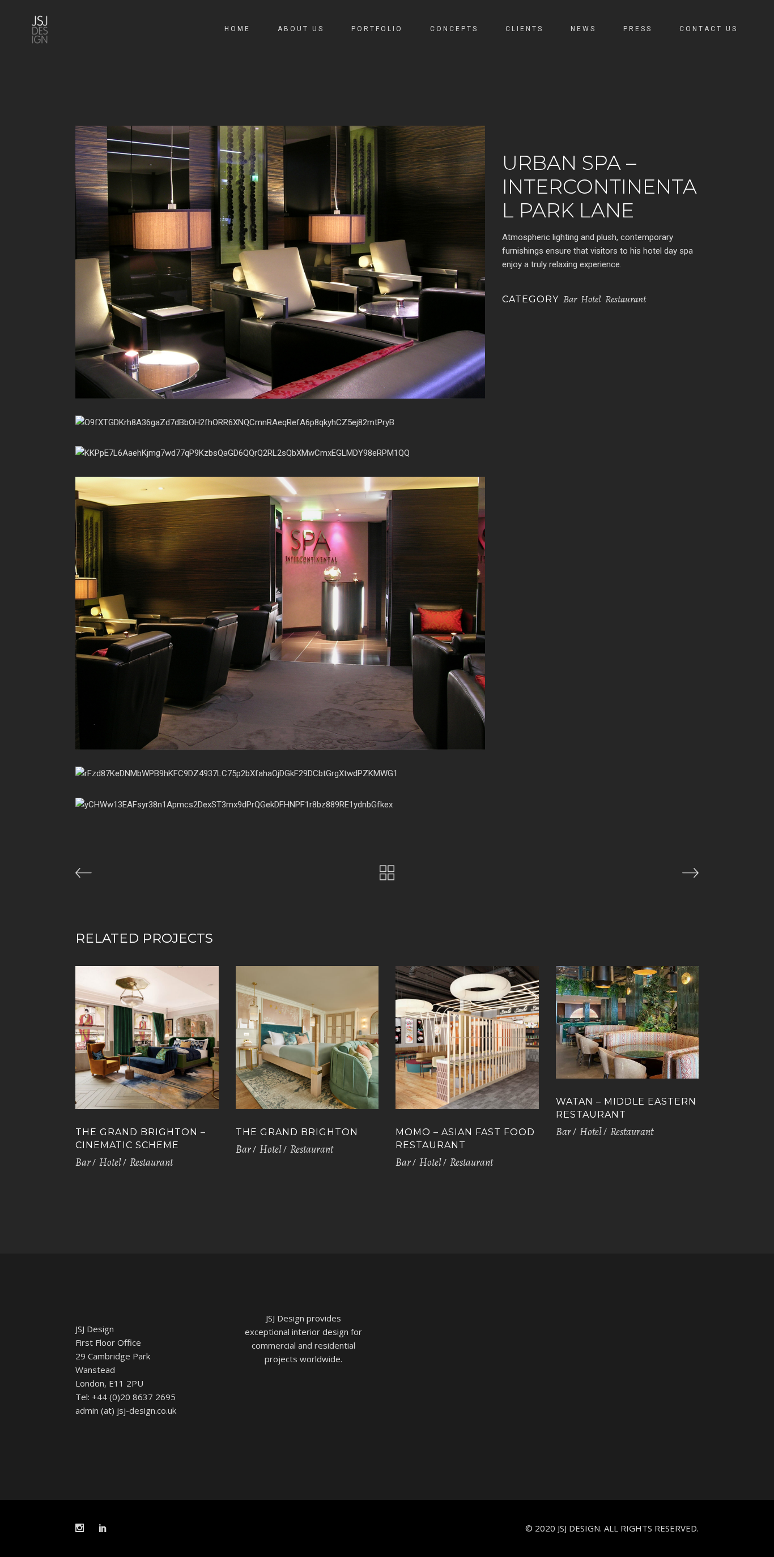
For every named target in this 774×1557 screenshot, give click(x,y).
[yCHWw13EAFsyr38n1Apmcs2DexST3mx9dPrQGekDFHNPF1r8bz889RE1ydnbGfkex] (280, 804)
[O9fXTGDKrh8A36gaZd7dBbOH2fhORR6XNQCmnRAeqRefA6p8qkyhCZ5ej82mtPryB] (280, 422)
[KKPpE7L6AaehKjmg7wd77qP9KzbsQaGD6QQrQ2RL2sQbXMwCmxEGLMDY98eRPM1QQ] (280, 453)
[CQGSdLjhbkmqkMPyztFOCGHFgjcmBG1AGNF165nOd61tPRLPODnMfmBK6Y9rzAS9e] (280, 262)
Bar (570, 299)
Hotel (591, 299)
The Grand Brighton (297, 1132)
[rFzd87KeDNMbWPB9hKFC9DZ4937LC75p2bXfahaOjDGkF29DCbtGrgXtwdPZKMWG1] (280, 773)
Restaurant (625, 299)
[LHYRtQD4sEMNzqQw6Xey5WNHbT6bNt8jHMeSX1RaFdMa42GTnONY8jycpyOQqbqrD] (280, 613)
